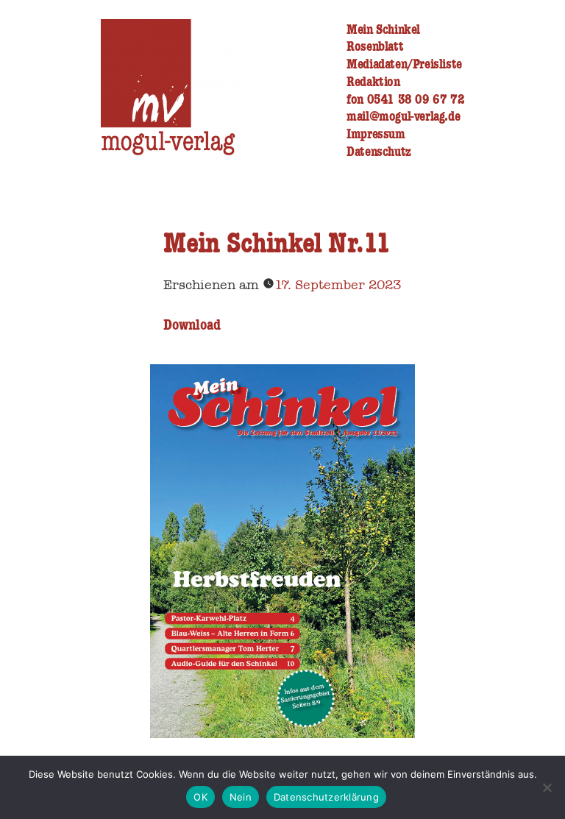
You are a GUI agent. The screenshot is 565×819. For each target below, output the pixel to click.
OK (200, 797)
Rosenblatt (375, 46)
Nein (241, 797)
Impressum (376, 133)
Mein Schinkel (383, 29)
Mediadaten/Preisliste (404, 63)
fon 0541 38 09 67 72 (405, 99)
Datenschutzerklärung (326, 797)
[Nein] (546, 787)
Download (192, 324)
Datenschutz (379, 151)
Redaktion (373, 81)
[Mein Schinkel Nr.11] (282, 734)
